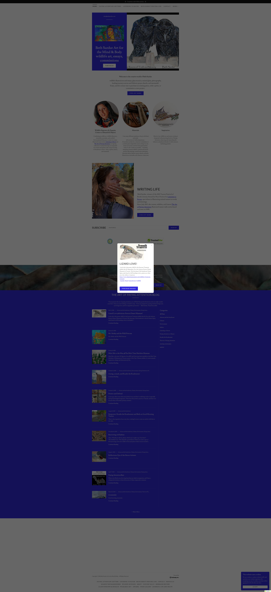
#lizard (126, 281)
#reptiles (122, 281)
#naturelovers (132, 281)
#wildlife (138, 281)
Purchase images (129, 288)
